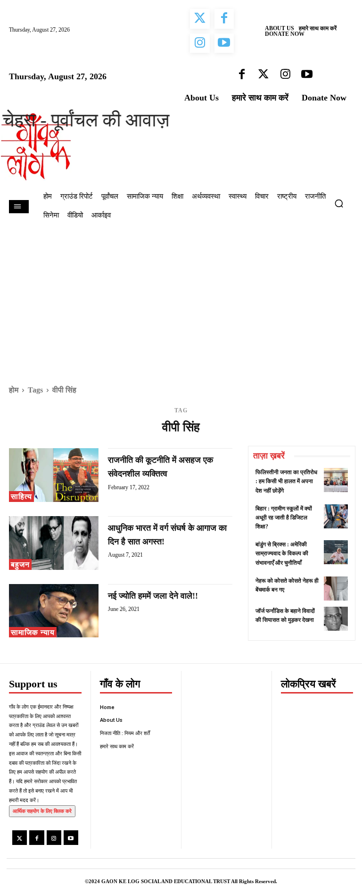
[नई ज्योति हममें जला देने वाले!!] (54, 611)
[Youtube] (71, 837)
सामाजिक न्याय (33, 632)
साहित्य (21, 497)
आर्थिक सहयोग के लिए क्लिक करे (42, 811)
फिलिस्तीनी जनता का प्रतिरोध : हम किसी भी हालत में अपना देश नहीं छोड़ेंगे (286, 481)
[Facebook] (36, 837)
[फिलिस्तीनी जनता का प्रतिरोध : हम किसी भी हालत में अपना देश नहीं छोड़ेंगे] (336, 480)
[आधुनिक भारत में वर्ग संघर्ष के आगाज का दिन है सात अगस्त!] (54, 543)
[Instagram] (54, 837)
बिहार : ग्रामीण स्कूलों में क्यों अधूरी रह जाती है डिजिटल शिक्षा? (283, 517)
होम (13, 390)
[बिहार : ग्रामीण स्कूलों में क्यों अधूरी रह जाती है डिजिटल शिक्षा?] (336, 516)
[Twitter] (19, 837)
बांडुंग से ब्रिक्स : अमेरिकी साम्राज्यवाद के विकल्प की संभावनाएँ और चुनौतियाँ (281, 553)
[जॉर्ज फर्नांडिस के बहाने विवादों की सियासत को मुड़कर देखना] (336, 619)
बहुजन (20, 564)
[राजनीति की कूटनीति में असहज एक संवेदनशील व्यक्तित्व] (54, 475)
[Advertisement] (181, 298)
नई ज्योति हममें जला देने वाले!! (153, 596)
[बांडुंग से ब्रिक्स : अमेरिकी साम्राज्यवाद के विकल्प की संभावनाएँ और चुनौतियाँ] (336, 552)
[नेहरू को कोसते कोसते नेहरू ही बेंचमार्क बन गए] (336, 589)
